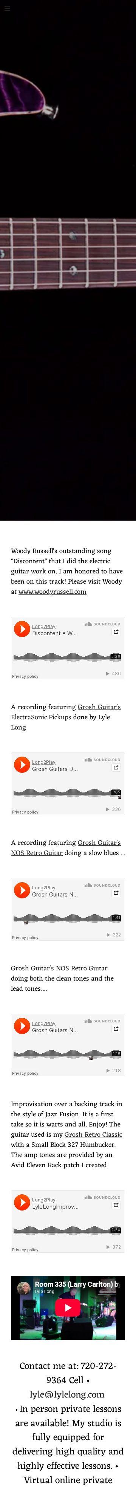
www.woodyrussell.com (53, 592)
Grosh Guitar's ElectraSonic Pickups (66, 712)
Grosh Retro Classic (93, 1135)
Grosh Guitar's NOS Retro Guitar (59, 968)
